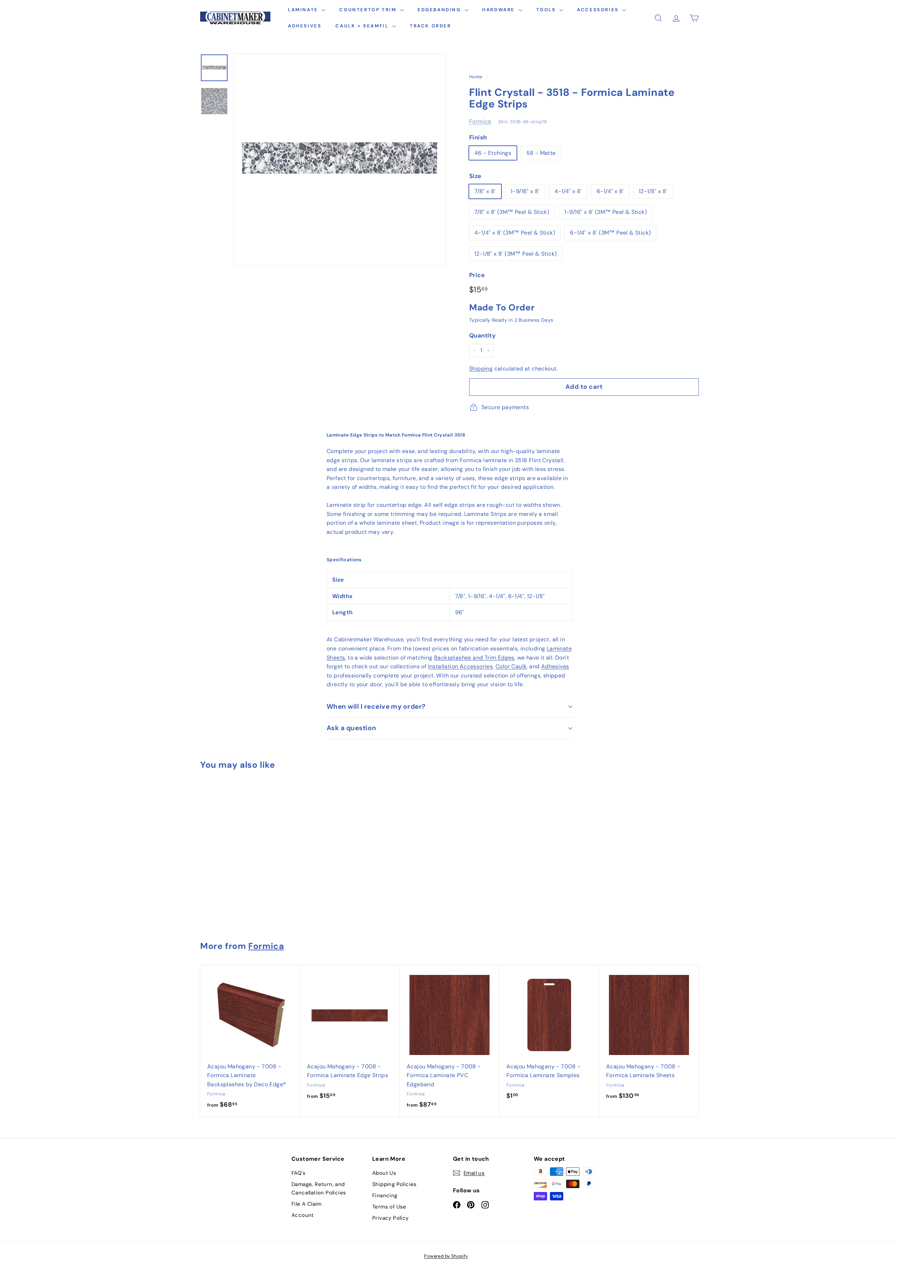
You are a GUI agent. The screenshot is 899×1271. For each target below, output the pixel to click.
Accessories (599, 10)
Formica (480, 121)
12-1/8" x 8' (653, 191)
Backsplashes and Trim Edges (474, 657)
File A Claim (306, 1203)
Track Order (430, 26)
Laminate (304, 10)
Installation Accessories (460, 666)
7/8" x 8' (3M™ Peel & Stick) (511, 212)
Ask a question (351, 727)
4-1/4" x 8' (568, 191)
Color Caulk (511, 666)
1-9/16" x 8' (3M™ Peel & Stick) (605, 212)
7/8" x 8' (485, 191)
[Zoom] (339, 160)
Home (476, 77)
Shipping (481, 368)
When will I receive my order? (376, 706)
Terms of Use (389, 1206)
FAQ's (298, 1173)
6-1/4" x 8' (610, 191)
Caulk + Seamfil (363, 26)
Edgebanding (440, 10)
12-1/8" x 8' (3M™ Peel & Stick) (515, 253)
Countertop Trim (368, 10)
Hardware (499, 10)
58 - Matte (541, 153)
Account (302, 1215)
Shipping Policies (394, 1184)
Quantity (482, 335)
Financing (385, 1195)
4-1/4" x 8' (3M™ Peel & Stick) (514, 232)
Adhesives (304, 26)
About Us (384, 1173)
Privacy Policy (390, 1217)
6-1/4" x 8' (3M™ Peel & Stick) (610, 232)
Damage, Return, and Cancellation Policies (318, 1188)
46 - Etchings (492, 153)
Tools (547, 10)
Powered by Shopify (446, 1256)
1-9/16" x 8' (525, 191)
